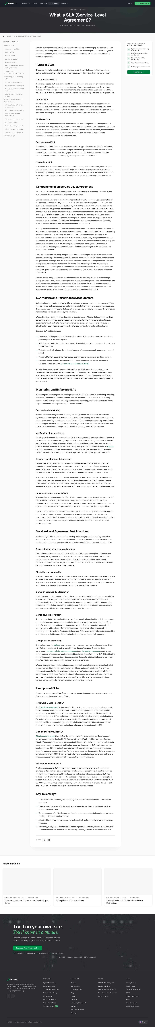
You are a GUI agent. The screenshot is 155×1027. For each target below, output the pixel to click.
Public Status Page (49, 1003)
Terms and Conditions (133, 989)
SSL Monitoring (48, 996)
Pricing (35, 3)
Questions (74, 999)
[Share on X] (44, 840)
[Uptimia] (13, 979)
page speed (72, 651)
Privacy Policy (130, 983)
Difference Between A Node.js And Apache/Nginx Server (26, 901)
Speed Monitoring (49, 986)
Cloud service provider (45, 736)
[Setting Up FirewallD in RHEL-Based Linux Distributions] (128, 881)
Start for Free (139, 72)
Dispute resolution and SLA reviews (14, 90)
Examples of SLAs (10, 122)
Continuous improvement (14, 119)
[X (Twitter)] (8, 996)
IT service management (48, 707)
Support (63, 3)
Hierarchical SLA (11, 62)
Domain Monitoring (49, 999)
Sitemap (73, 1013)
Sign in (129, 3)
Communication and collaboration (12, 114)
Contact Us (74, 1006)
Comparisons (75, 986)
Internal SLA (9, 52)
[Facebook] (13, 996)
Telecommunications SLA (14, 132)
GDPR (128, 993)
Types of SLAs (9, 45)
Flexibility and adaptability (14, 110)
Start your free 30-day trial (27, 948)
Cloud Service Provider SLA (14, 129)
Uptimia (110, 446)
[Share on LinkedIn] (49, 840)
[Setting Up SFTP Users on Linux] (77, 881)
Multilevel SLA (10, 56)
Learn (9, 36)
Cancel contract (131, 1003)
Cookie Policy (130, 986)
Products (25, 3)
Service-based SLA (11, 59)
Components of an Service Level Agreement (14, 67)
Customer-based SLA (12, 49)
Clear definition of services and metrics (14, 106)
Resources (53, 3)
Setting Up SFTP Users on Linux (70, 900)
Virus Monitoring (50, 1006)
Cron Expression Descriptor (107, 993)
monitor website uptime (56, 651)
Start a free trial (141, 3)
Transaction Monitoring (51, 989)
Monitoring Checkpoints (78, 1003)
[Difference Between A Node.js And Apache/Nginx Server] (27, 881)
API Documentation (77, 1009)
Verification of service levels (14, 85)
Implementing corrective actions (14, 95)
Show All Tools (103, 996)
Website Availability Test (106, 983)
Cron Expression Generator (107, 989)
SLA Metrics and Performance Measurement (14, 72)
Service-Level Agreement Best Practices (13, 100)
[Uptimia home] (11, 3)
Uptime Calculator (104, 986)
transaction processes (91, 651)
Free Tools (43, 3)
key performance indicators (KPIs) (75, 364)
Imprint (128, 999)
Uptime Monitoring (49, 983)
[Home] (3, 36)
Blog (72, 993)
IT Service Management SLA (14, 126)
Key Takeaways (9, 136)
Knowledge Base (76, 989)
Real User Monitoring (50, 993)
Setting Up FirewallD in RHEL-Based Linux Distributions (124, 901)
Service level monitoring (13, 82)
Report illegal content (133, 1006)
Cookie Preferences (132, 996)
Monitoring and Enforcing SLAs (13, 78)
